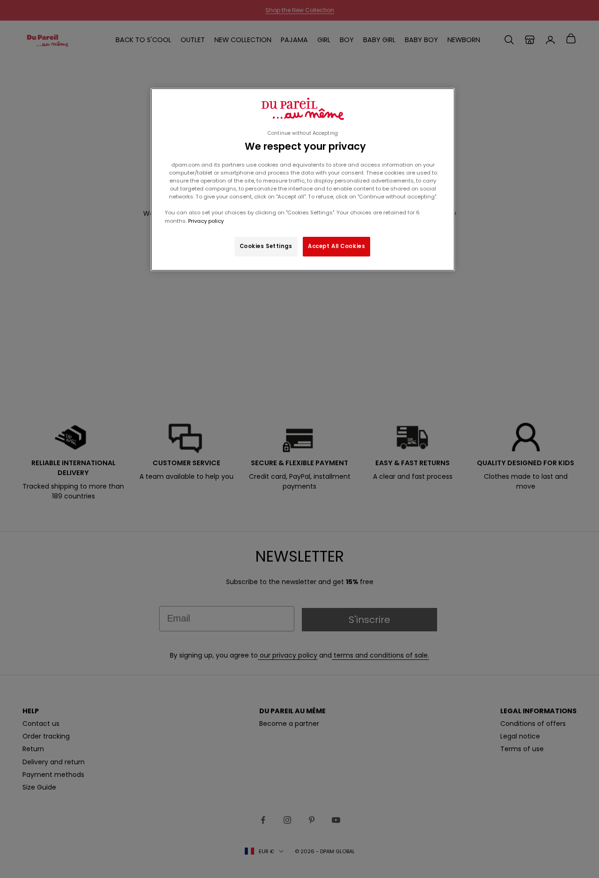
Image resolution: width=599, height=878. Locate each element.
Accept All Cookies (336, 246)
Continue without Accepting (303, 133)
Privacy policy (205, 221)
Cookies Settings (266, 246)
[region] (303, 179)
